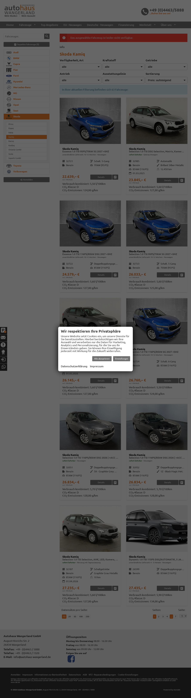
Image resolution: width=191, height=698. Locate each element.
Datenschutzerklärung (74, 366)
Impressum (97, 366)
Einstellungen (121, 359)
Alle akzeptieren (102, 359)
